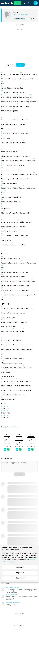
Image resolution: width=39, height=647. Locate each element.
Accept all (20, 567)
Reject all (20, 572)
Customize (20, 578)
